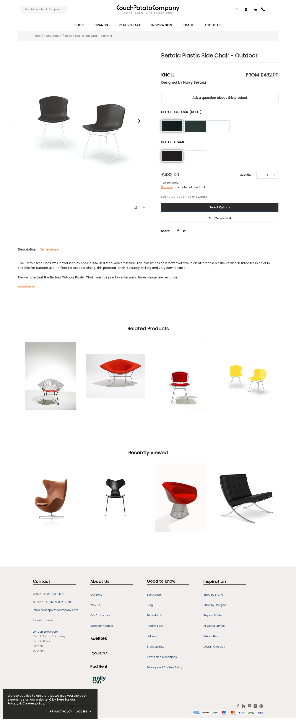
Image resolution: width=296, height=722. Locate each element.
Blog (150, 605)
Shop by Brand (213, 594)
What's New (211, 636)
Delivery (152, 636)
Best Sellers (154, 594)
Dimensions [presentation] (50, 249)
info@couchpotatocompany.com (55, 610)
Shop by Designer (214, 605)
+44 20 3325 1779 (59, 602)
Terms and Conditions (162, 657)
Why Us (95, 605)
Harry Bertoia (52, 36)
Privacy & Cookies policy (26, 703)
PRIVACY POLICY (61, 711)
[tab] (29, 249)
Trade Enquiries (43, 620)
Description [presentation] (27, 249)
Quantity (245, 174)
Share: (165, 231)
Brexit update (155, 646)
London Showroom (45, 631)
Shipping (167, 187)
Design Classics (214, 646)
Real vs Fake (155, 626)
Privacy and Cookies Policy (164, 667)
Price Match (154, 615)
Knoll (167, 75)
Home (37, 36)
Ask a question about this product (219, 97)
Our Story (96, 594)
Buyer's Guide (212, 615)
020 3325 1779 (55, 594)
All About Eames (214, 626)
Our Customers (100, 615)
